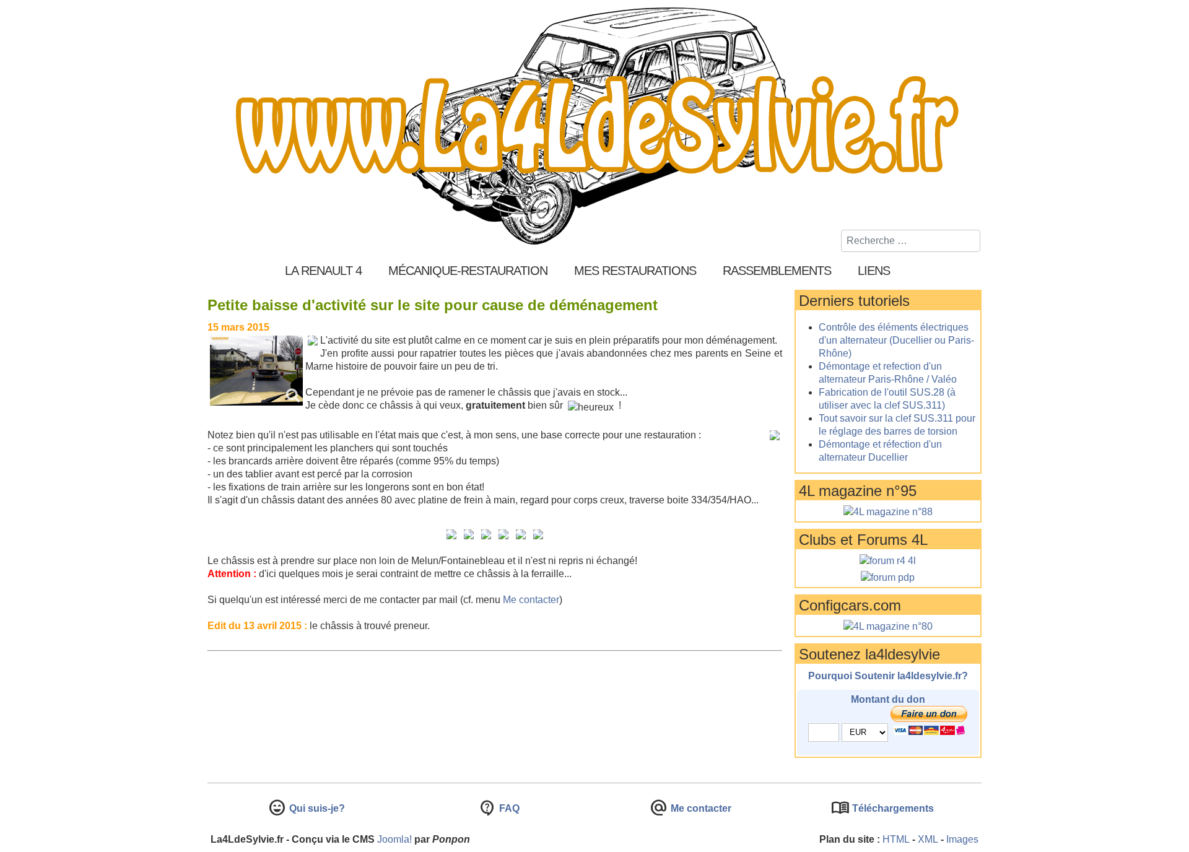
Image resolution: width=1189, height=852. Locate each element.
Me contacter (531, 599)
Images (962, 839)
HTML (896, 839)
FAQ (508, 808)
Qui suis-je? (316, 808)
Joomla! (394, 839)
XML (928, 839)
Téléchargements (892, 808)
